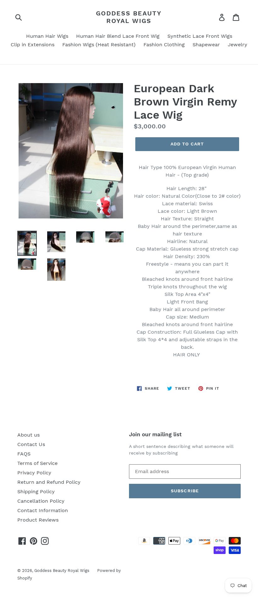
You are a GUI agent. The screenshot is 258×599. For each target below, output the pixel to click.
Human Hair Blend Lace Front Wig (118, 36)
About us (28, 435)
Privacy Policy (34, 473)
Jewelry (237, 45)
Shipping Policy (36, 491)
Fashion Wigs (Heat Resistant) (99, 45)
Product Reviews (38, 520)
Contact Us (31, 444)
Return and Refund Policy (49, 482)
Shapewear (206, 45)
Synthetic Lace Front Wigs (199, 36)
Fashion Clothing (164, 45)
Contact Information (42, 510)
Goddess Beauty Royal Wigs (129, 17)
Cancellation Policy (40, 501)
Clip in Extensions (32, 45)
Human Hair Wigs (47, 36)
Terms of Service (37, 463)
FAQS (24, 454)
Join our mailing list (155, 434)
